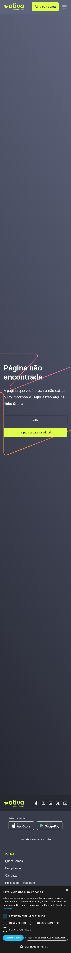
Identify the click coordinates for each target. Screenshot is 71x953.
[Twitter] (58, 803)
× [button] (67, 890)
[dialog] (35, 919)
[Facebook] (36, 803)
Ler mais (7, 908)
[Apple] (21, 825)
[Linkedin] (50, 803)
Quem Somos (14, 861)
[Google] (49, 825)
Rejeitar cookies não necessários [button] (46, 937)
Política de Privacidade (20, 882)
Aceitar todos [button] (13, 937)
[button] (35, 946)
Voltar (35, 420)
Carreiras (11, 875)
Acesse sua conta (38, 839)
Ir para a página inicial (36, 432)
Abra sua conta (45, 6)
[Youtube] (65, 803)
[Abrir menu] (64, 7)
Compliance (13, 868)
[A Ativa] (14, 6)
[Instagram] (43, 803)
